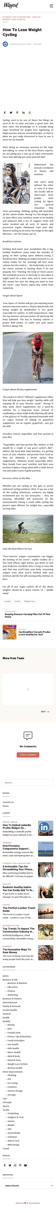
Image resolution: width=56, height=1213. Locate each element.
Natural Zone (14, 1060)
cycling (8, 601)
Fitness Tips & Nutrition (17, 17)
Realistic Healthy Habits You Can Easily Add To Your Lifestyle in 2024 (19, 889)
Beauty (11, 1025)
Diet (10, 1029)
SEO (10, 1129)
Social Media (10, 822)
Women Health (15, 1068)
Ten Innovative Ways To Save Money (17, 951)
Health (36, 17)
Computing (13, 1113)
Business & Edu (11, 926)
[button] (51, 6)
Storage (12, 1095)
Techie (6, 1110)
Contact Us (8, 802)
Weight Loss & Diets (14, 19)
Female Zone (14, 1033)
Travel (7, 905)
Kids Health (13, 1048)
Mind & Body (14, 1056)
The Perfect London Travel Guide (19, 909)
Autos (6, 976)
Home (6, 806)
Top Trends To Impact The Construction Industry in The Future (19, 930)
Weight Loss (29, 601)
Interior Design (15, 1091)
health (17, 601)
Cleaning (12, 1075)
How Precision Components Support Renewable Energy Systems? (15, 847)
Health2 (6, 1021)
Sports (6, 1106)
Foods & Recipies (31, 678)
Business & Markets (17, 983)
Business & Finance (12, 999)
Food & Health (10, 1010)
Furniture (12, 1087)
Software (12, 1137)
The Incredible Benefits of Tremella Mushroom (36, 684)
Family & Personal (11, 1006)
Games (11, 1121)
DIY (9, 1079)
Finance (7, 946)
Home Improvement (13, 1072)
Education (13, 987)
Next (43, 712)
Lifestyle (7, 1102)
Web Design (13, 1145)
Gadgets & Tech (16, 1117)
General (7, 843)
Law (5, 1098)
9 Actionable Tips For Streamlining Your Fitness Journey (18, 868)
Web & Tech (13, 1141)
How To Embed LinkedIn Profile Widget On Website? (17, 827)
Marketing (13, 995)
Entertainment (10, 1002)
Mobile (11, 1125)
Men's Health (14, 1052)
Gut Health (13, 1044)
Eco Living (13, 1083)
